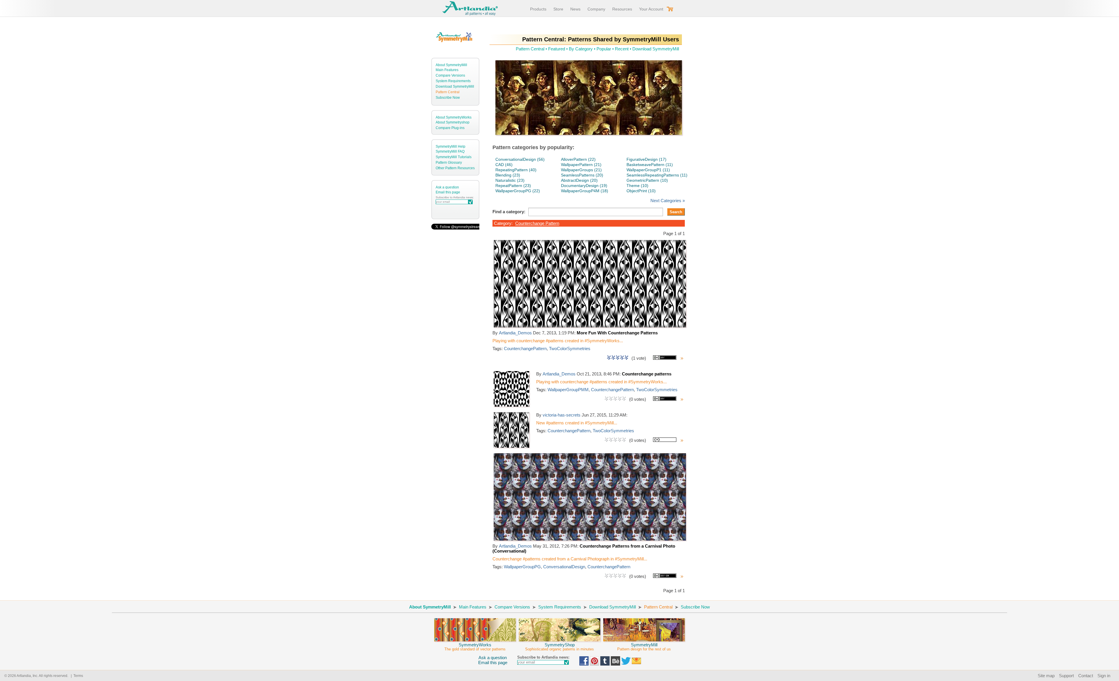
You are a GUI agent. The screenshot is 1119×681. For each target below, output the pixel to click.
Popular (604, 48)
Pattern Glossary (449, 162)
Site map (1046, 675)
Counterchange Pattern (537, 223)
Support (1066, 675)
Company (596, 9)
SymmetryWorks (475, 646)
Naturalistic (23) (510, 180)
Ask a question (447, 187)
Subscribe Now (448, 98)
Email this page (448, 192)
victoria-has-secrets (561, 414)
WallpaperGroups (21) (581, 169)
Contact (1085, 675)
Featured (556, 48)
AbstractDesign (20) (579, 180)
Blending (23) (507, 175)
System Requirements (453, 81)
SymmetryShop (559, 646)
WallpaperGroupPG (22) (517, 190)
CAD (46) (504, 164)
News (575, 9)
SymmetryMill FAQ (450, 151)
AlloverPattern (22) (578, 159)
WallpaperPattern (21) (581, 164)
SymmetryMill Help (450, 146)
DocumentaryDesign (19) (584, 185)
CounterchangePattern (525, 348)
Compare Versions (450, 75)
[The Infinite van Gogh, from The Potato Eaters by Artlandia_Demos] (588, 97)
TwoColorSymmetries (569, 348)
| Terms (76, 676)
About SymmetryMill (451, 65)
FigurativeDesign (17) (646, 159)
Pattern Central (448, 92)
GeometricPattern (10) (647, 180)
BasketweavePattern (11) (650, 164)
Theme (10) (637, 185)
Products (538, 9)
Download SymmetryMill (455, 86)
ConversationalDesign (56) (520, 159)
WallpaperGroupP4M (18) (584, 190)
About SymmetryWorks (453, 117)
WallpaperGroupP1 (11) (648, 169)
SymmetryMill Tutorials (453, 157)
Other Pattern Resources (455, 168)
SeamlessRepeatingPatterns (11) (657, 175)
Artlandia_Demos (515, 332)
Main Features (447, 70)
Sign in (1103, 675)
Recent (622, 48)
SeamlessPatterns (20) (582, 175)
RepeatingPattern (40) (515, 169)
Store (558, 9)
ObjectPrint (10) (641, 190)
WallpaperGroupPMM (568, 389)
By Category (581, 48)
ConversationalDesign (564, 566)
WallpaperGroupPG (522, 566)
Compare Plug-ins (450, 128)
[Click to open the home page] (590, 325)
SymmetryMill (644, 646)
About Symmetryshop (452, 122)
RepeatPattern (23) (513, 185)
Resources (622, 9)
